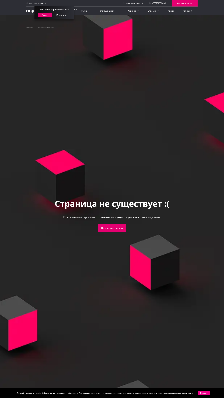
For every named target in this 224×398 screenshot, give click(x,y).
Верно (45, 15)
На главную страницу (112, 228)
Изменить (61, 15)
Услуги (84, 11)
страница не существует (45, 27)
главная (29, 27)
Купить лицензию (107, 11)
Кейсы (171, 11)
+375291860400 (159, 3)
